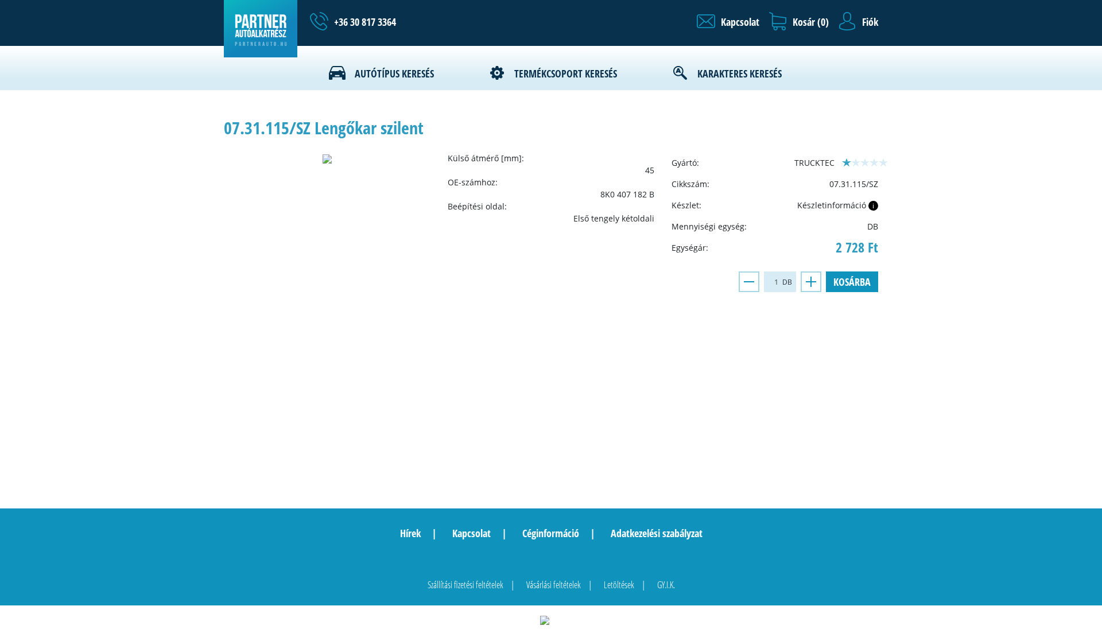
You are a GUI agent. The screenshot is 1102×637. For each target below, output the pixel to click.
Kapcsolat (471, 533)
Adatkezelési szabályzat (657, 533)
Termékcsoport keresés (565, 73)
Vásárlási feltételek (553, 584)
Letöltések (619, 584)
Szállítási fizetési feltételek (465, 584)
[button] (728, 22)
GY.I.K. (666, 584)
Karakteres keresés (739, 73)
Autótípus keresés (394, 73)
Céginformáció (550, 533)
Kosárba (852, 282)
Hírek (410, 533)
